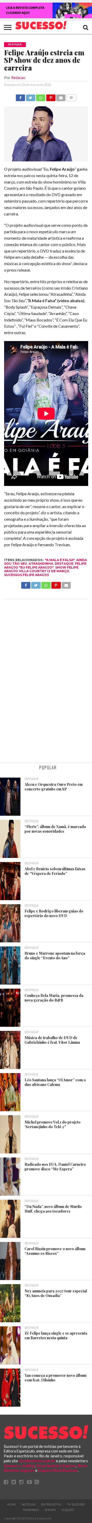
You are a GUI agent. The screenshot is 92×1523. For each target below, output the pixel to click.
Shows (50, 1510)
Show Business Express (56, 1466)
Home (11, 1504)
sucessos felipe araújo (26, 575)
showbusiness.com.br (37, 1461)
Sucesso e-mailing (19, 1466)
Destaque (64, 563)
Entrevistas (51, 1504)
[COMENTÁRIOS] (71, 96)
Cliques (68, 1510)
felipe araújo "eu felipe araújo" (45, 565)
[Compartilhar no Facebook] (20, 96)
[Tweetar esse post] (30, 96)
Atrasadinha (41, 563)
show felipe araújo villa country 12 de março (41, 569)
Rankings (31, 1510)
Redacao (18, 77)
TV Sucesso (76, 1504)
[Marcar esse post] (50, 96)
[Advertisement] (46, 681)
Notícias (28, 1504)
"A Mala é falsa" (60, 560)
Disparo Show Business (58, 1470)
